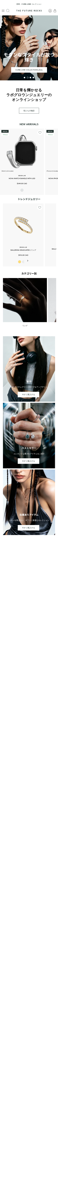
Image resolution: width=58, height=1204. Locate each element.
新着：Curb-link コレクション (29, 4)
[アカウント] (49, 11)
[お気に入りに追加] (40, 132)
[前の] (3, 4)
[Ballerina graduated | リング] (23, 223)
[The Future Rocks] (29, 10)
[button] (24, 77)
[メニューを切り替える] (3, 11)
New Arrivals (29, 124)
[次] (54, 4)
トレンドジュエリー (29, 199)
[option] (29, 47)
